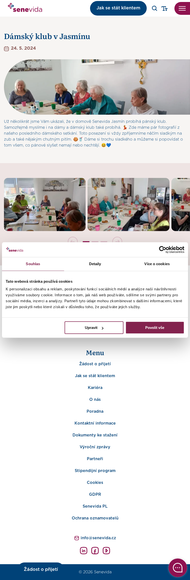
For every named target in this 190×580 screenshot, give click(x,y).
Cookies (95, 483)
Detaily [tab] (95, 264)
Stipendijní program (95, 471)
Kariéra (95, 388)
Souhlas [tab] (33, 264)
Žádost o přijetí (95, 364)
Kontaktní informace (95, 423)
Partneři (95, 459)
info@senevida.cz (98, 538)
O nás (95, 400)
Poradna (95, 411)
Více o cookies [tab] (156, 264)
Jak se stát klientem (118, 8)
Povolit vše (154, 327)
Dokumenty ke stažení (95, 435)
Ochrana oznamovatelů (95, 518)
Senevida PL (95, 506)
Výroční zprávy (95, 447)
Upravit (91, 327)
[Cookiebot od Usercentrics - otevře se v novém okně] (162, 249)
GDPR (95, 494)
